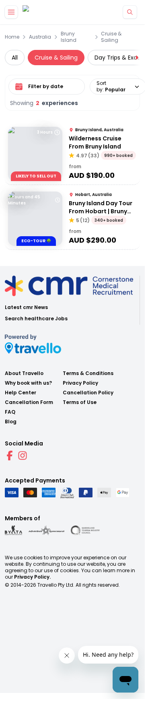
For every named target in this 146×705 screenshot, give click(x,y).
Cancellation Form (29, 402)
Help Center (20, 393)
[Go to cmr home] (32, 12)
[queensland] (85, 530)
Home (12, 37)
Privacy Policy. (32, 576)
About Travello (24, 373)
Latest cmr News (26, 307)
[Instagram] (22, 455)
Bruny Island (68, 37)
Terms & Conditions (88, 373)
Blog (10, 421)
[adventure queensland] (46, 530)
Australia (40, 37)
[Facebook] (9, 455)
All (15, 58)
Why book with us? (28, 383)
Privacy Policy (80, 383)
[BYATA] (13, 530)
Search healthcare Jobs (36, 318)
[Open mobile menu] (11, 12)
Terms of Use (80, 402)
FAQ (10, 412)
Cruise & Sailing (111, 37)
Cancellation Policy (88, 393)
